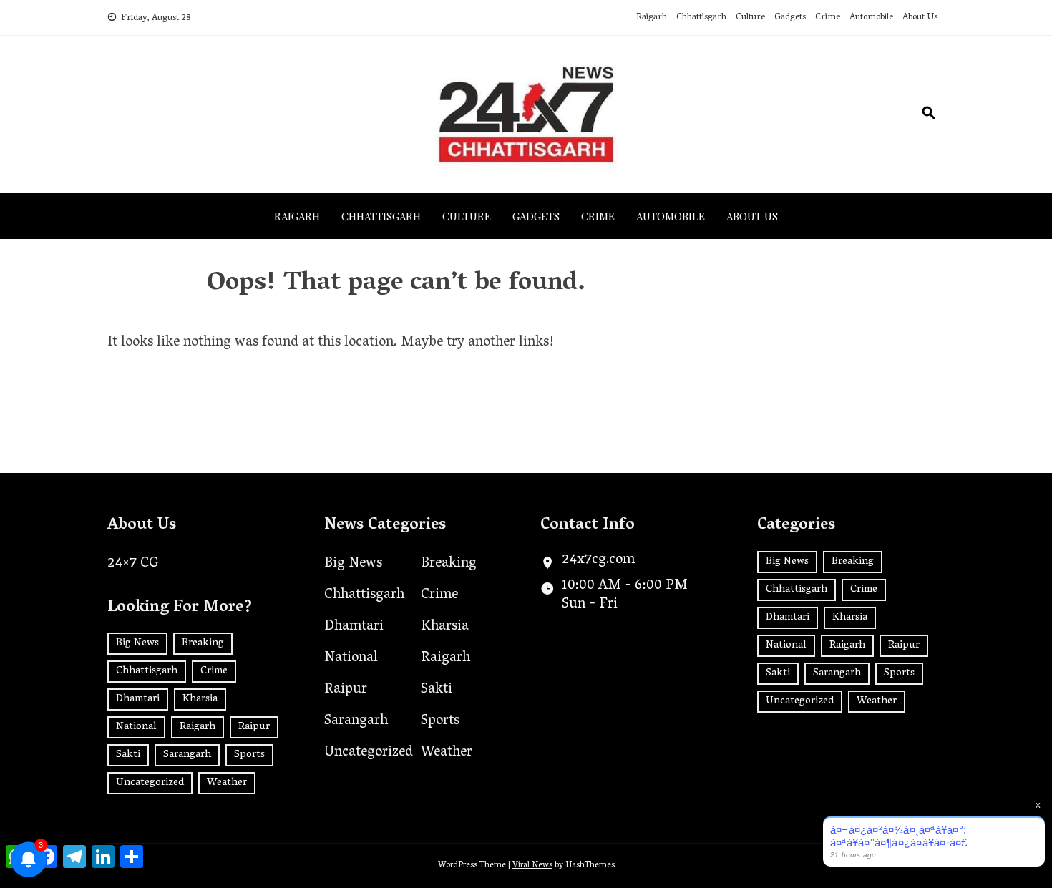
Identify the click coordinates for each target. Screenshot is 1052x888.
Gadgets (790, 17)
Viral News (532, 865)
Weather (227, 783)
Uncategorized (150, 783)
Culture (750, 17)
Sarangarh (187, 755)
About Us (919, 17)
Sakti (128, 755)
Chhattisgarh (701, 17)
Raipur (254, 727)
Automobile (871, 17)
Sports (249, 755)
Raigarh (651, 17)
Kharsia (200, 699)
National (136, 727)
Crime (827, 17)
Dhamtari (138, 699)
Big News (137, 643)
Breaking (203, 643)
